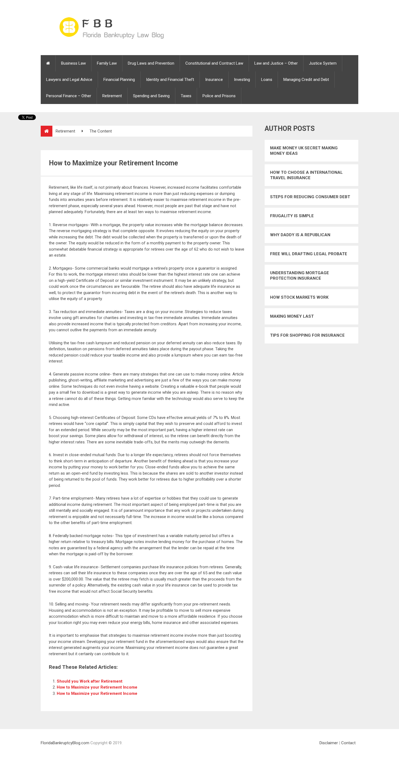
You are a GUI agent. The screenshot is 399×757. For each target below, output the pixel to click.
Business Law (73, 63)
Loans (266, 79)
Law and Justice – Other (276, 63)
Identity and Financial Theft (170, 79)
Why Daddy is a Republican (300, 234)
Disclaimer (328, 742)
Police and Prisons (219, 95)
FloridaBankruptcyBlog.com (65, 742)
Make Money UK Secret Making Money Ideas (304, 151)
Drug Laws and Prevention (151, 63)
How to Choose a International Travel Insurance (306, 175)
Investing (242, 79)
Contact (348, 742)
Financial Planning (119, 79)
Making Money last (292, 316)
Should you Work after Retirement (89, 681)
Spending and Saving (151, 95)
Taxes (186, 95)
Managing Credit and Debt (306, 79)
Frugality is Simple (292, 215)
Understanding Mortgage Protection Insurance (299, 275)
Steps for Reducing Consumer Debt (310, 196)
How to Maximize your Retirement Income (97, 687)
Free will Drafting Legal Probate (308, 253)
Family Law (107, 63)
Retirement (112, 95)
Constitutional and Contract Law (214, 63)
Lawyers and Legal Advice (69, 79)
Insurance (214, 79)
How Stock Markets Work (299, 297)
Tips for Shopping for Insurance (307, 335)
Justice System (323, 63)
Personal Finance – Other (68, 95)
